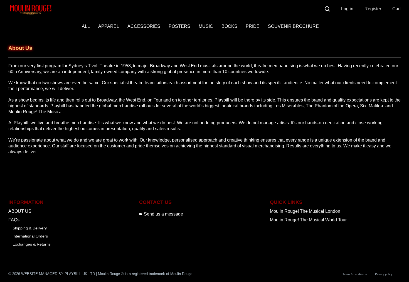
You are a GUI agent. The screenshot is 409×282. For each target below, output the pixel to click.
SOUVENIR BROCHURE (293, 26)
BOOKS (229, 26)
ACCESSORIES (143, 26)
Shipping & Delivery (30, 228)
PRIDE (253, 26)
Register (372, 8)
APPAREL (108, 26)
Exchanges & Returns (32, 244)
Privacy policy (383, 274)
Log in (347, 8)
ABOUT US (19, 211)
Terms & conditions (355, 274)
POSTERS (179, 26)
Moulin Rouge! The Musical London (305, 211)
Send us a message (163, 214)
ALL (86, 26)
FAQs (13, 219)
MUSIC (206, 26)
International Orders (30, 236)
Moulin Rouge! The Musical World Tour (308, 219)
